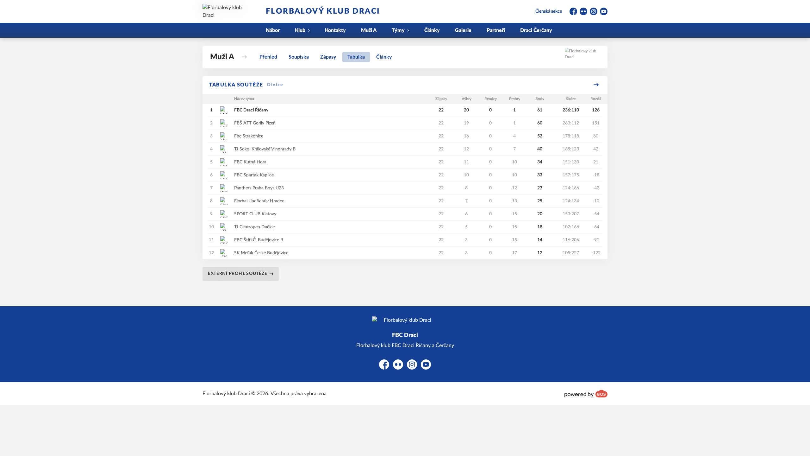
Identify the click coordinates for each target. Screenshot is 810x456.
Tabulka (356, 57)
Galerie (463, 30)
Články (432, 30)
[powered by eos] (586, 393)
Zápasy (328, 57)
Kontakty (335, 30)
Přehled (268, 57)
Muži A (369, 30)
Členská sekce (548, 11)
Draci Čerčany (536, 30)
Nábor (273, 30)
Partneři (496, 30)
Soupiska (299, 57)
